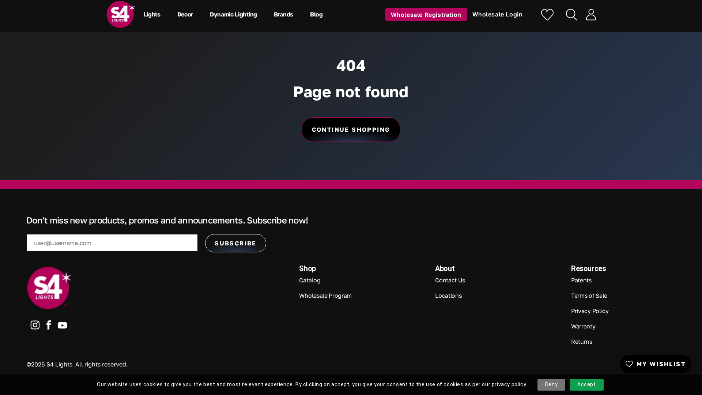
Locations (448, 295)
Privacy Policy (590, 311)
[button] (154, 14)
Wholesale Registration (426, 14)
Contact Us (450, 280)
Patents (581, 280)
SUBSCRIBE (236, 243)
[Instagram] (35, 326)
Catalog (309, 280)
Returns (581, 341)
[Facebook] (48, 326)
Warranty (583, 326)
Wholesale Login (497, 14)
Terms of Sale (589, 295)
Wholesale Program (325, 295)
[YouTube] (62, 326)
